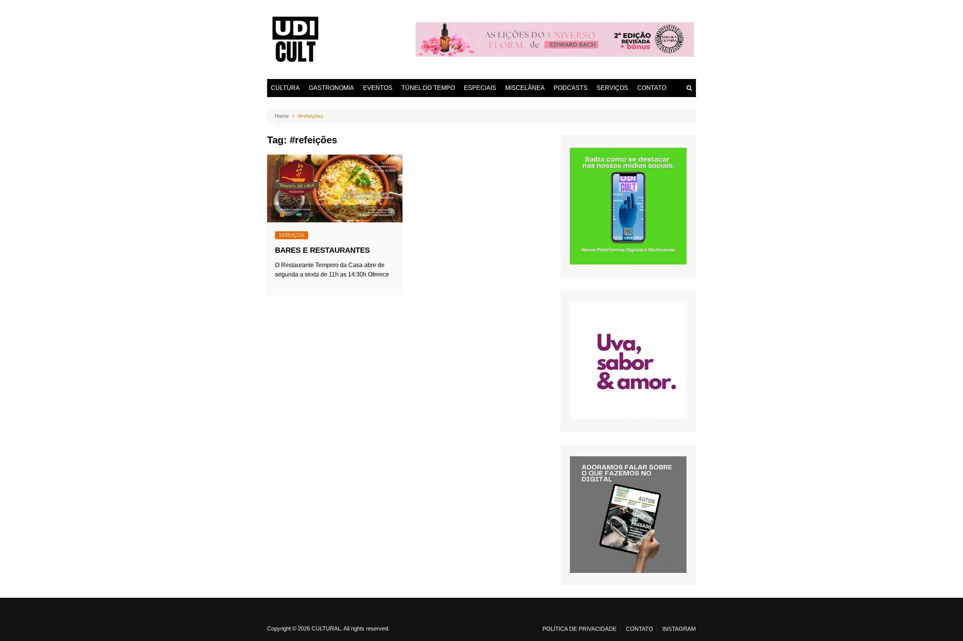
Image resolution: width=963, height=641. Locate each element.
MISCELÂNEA (525, 88)
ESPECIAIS (480, 88)
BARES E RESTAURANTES (322, 250)
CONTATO (651, 88)
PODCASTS (571, 88)
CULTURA (285, 88)
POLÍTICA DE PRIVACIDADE (579, 629)
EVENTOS (377, 88)
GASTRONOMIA (331, 88)
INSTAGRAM (679, 629)
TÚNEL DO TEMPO (428, 88)
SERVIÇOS (612, 88)
